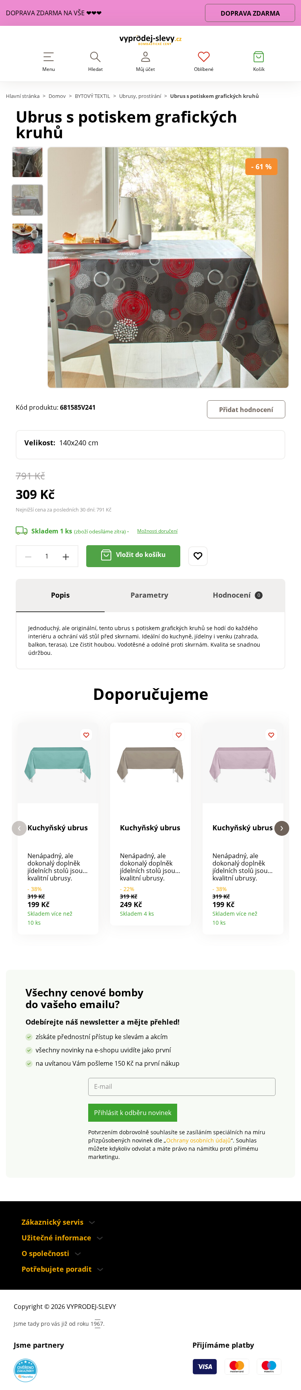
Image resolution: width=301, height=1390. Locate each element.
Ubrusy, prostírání (140, 96)
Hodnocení (236, 595)
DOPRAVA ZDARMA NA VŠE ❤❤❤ (54, 13)
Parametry (149, 595)
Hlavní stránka (23, 96)
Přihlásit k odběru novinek (132, 1112)
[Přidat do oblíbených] (198, 556)
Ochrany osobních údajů (198, 1140)
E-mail (103, 1086)
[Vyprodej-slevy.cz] (150, 41)
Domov (57, 96)
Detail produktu (89, 920)
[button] (19, 828)
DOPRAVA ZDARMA (250, 13)
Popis (60, 595)
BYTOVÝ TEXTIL (92, 96)
